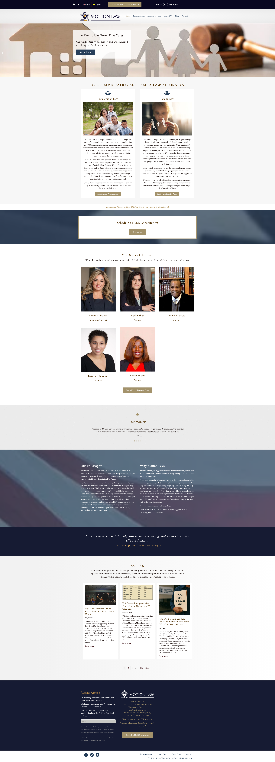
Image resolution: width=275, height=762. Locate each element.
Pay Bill (185, 16)
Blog (177, 16)
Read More (89, 649)
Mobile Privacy (177, 757)
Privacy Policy (162, 757)
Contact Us (167, 16)
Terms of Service (146, 757)
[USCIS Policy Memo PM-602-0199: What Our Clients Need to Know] (100, 598)
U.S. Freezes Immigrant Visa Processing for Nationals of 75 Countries (136, 609)
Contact (189, 757)
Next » (148, 671)
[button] (2, 53)
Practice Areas (139, 16)
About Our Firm (154, 16)
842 (141, 671)
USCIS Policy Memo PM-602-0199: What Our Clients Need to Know (100, 614)
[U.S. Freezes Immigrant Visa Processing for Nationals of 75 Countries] (137, 595)
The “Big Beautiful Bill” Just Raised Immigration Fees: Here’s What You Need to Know (174, 624)
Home (128, 16)
